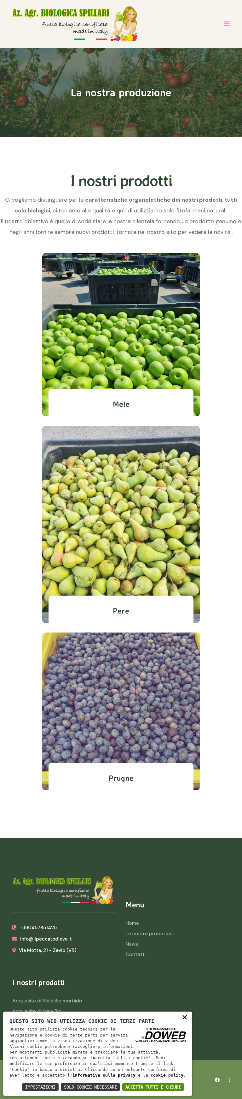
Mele (121, 404)
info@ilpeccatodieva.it (46, 939)
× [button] (184, 1017)
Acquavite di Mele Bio (36, 1011)
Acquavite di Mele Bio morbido (47, 1000)
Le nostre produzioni (150, 933)
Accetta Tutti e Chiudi (153, 1087)
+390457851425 (38, 927)
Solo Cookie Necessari (90, 1087)
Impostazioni (40, 1087)
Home (132, 923)
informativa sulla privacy (103, 1075)
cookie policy (167, 1075)
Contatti (136, 954)
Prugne (121, 778)
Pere (121, 610)
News (132, 944)
